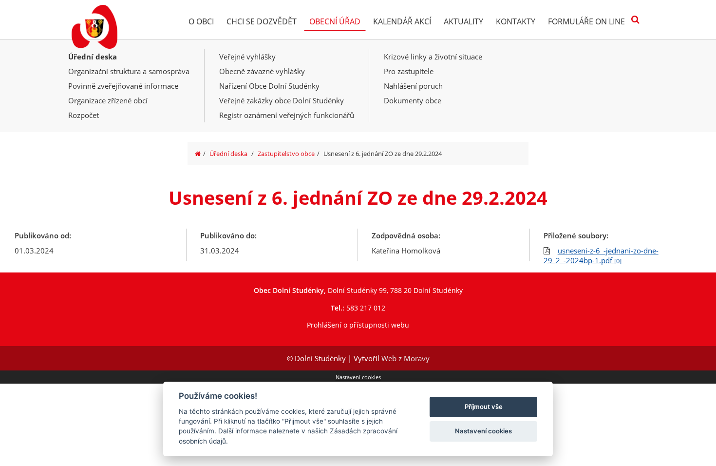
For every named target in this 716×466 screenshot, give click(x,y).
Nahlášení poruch (413, 86)
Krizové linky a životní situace (433, 56)
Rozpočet (83, 115)
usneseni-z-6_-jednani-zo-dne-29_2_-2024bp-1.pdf (601, 255)
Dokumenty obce (412, 100)
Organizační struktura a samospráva (128, 71)
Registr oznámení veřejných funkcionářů (286, 115)
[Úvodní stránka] (198, 153)
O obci (201, 21)
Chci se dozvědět (261, 21)
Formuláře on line (586, 21)
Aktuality (463, 21)
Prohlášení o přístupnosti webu (358, 325)
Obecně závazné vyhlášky (262, 71)
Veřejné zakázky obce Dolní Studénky (281, 100)
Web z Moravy (405, 358)
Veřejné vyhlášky (247, 56)
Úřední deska (92, 56)
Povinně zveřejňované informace (123, 86)
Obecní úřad (334, 21)
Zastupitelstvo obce (286, 153)
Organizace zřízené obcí (108, 100)
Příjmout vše (484, 406)
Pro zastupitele (408, 71)
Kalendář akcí (402, 21)
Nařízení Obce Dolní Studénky (269, 86)
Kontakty (515, 21)
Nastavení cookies (358, 377)
